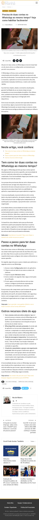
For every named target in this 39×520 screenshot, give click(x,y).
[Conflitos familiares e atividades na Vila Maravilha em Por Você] (28, 471)
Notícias (5, 11)
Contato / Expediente (10, 507)
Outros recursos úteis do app (13, 157)
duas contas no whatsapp (11, 381)
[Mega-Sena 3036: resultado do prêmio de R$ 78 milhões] (28, 451)
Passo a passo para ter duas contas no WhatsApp (19, 155)
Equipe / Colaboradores (25, 503)
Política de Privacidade (28, 507)
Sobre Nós (10, 503)
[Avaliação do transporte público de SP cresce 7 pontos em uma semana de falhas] (10, 471)
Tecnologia (12, 11)
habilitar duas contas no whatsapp (26, 381)
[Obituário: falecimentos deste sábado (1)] (10, 451)
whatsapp (4, 383)
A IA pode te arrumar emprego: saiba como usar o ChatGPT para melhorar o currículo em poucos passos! (10, 426)
